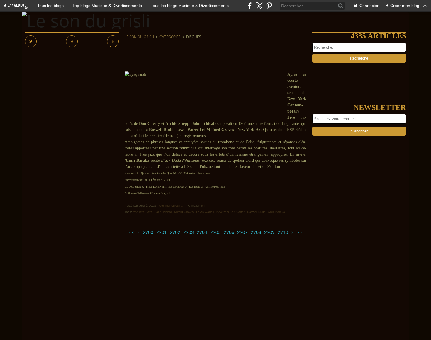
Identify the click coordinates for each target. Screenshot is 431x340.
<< (131, 232)
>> (299, 232)
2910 (283, 232)
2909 (269, 232)
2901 (161, 232)
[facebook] (249, 5)
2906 (229, 232)
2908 (256, 232)
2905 (215, 232)
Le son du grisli (139, 36)
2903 (188, 232)
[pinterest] (269, 5)
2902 (175, 232)
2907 (242, 232)
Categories (170, 36)
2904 (202, 232)
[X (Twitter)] (259, 5)
